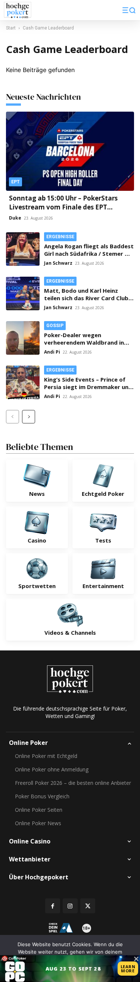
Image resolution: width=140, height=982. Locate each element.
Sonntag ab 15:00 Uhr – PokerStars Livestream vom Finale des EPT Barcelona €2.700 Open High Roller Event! (64, 211)
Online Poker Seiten (38, 809)
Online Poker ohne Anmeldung (51, 769)
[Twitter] (87, 905)
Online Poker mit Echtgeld (46, 755)
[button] (129, 10)
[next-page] (28, 416)
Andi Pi (52, 352)
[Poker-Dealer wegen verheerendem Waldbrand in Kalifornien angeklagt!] (23, 338)
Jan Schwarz (58, 263)
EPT (15, 181)
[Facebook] (52, 905)
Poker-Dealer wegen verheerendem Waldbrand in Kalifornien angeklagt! (84, 342)
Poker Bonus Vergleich (42, 796)
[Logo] (17, 10)
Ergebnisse (60, 236)
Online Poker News (38, 823)
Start (11, 28)
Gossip (54, 325)
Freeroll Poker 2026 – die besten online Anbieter (73, 782)
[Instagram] (70, 905)
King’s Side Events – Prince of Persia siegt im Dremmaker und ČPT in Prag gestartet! (88, 387)
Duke (15, 218)
